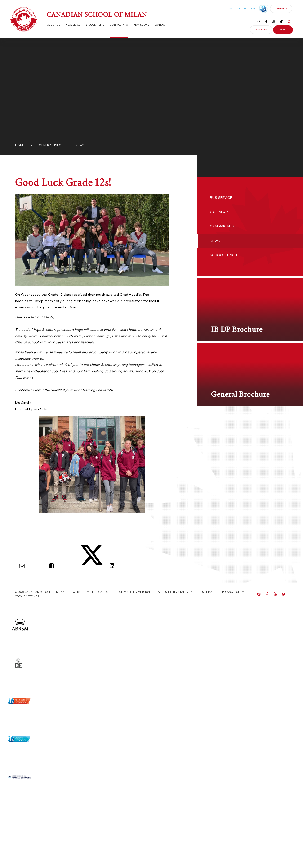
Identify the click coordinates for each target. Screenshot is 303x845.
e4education (98, 592)
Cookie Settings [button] (27, 596)
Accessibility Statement (176, 592)
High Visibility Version (133, 592)
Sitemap (208, 592)
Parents (279, 10)
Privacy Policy (233, 592)
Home (20, 145)
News (80, 145)
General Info (50, 145)
